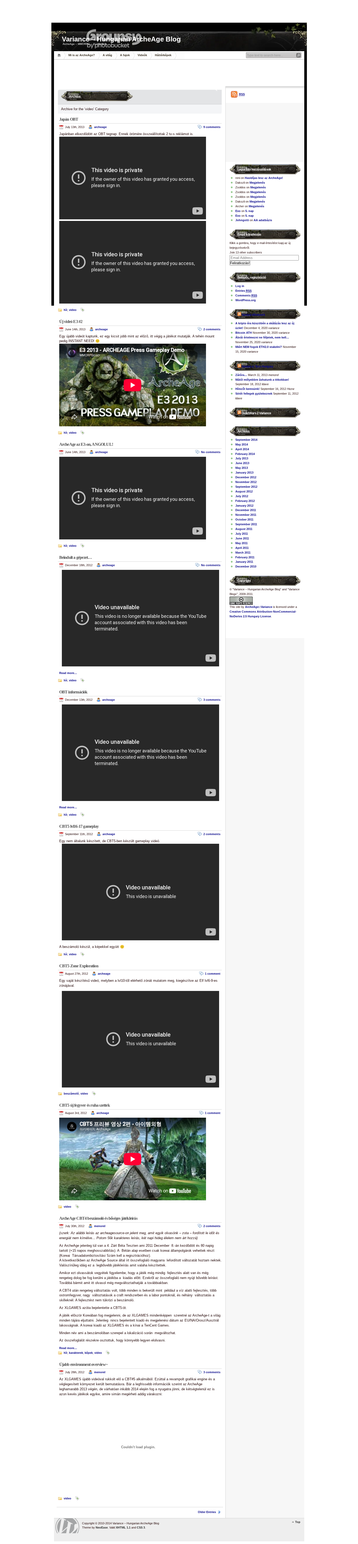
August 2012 (244, 491)
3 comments (211, 699)
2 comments (211, 329)
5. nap (249, 211)
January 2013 (244, 472)
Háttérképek (163, 55)
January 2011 (244, 561)
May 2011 (241, 543)
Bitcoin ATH (243, 332)
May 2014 (241, 444)
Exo (238, 211)
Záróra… (241, 374)
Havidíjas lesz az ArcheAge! (264, 177)
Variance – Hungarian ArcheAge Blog (121, 38)
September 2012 (246, 486)
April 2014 (242, 449)
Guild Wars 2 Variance (256, 413)
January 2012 (244, 505)
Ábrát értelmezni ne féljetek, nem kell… (262, 337)
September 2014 (246, 439)
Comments (246, 295)
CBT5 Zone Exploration (78, 966)
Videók (142, 55)
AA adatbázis (263, 220)
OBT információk (73, 692)
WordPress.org (245, 300)
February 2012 (245, 500)
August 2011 (243, 528)
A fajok (125, 55)
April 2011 (242, 547)
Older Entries (207, 1512)
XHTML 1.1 (123, 1527)
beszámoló (71, 1093)
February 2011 (244, 557)
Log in (239, 286)
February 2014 (245, 453)
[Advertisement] (179, 72)
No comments (210, 452)
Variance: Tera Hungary (257, 366)
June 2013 (242, 463)
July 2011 (241, 533)
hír (65, 309)
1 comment (212, 973)
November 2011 (245, 514)
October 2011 (244, 519)
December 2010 (245, 566)
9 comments (211, 127)
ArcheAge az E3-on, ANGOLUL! (86, 444)
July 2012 (241, 496)
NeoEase (102, 1527)
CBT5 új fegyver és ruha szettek (84, 1105)
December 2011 (245, 510)
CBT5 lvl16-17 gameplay (79, 826)
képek (89, 1352)
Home (60, 55)
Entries (243, 290)
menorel (99, 1226)
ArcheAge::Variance (258, 606)
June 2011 (242, 538)
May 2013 (241, 467)
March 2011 (243, 552)
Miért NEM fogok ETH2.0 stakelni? (258, 346)
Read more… (68, 673)
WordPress (67, 1525)
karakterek (76, 1352)
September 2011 (246, 524)
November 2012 (246, 482)
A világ (107, 55)
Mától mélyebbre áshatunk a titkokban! (262, 379)
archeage (100, 127)
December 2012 (245, 477)
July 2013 (241, 458)
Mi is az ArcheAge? (81, 55)
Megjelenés (257, 182)
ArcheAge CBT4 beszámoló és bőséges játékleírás (98, 1218)
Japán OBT (68, 119)
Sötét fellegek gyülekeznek (253, 393)
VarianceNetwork (253, 315)
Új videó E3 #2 (71, 321)
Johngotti (242, 220)
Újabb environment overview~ (83, 1364)
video (73, 309)
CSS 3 (141, 1527)
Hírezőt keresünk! (247, 388)
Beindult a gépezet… (75, 557)
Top (297, 1522)
